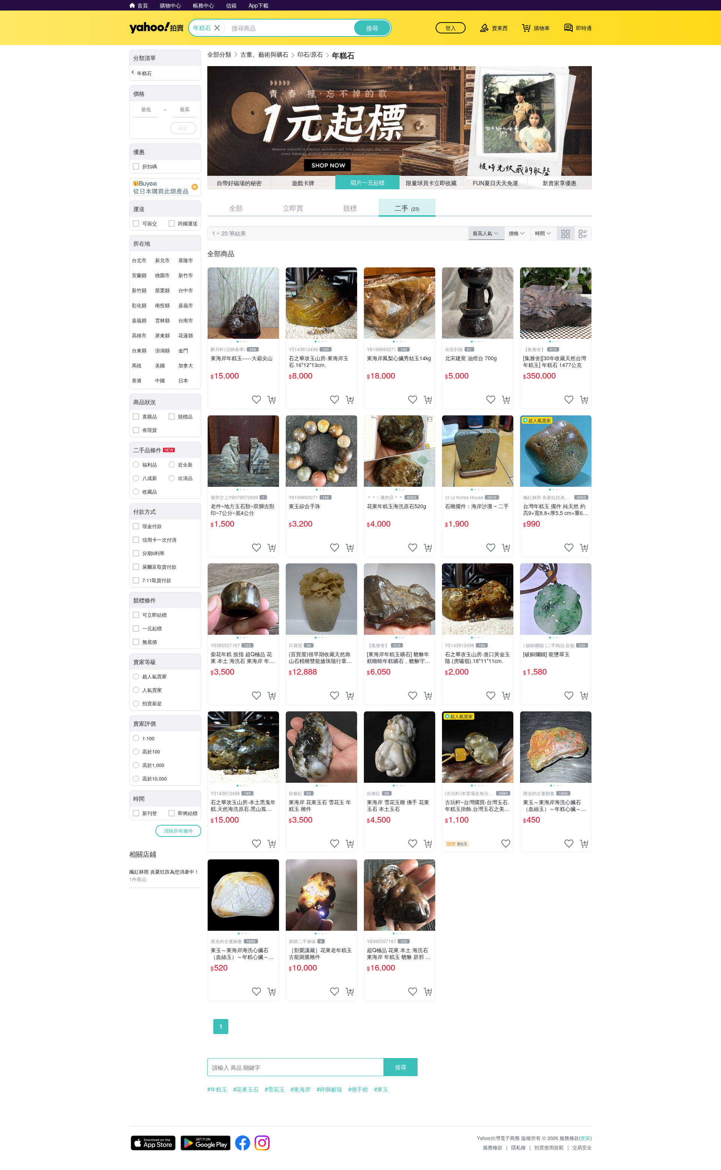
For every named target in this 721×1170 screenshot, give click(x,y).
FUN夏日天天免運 (495, 183)
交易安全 (582, 1147)
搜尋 (400, 1067)
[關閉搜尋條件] (217, 27)
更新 (585, 1137)
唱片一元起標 (368, 182)
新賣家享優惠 (559, 183)
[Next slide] (274, 303)
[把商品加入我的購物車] (271, 399)
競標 (350, 208)
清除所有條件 (178, 830)
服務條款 (492, 1147)
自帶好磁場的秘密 (239, 183)
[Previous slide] (212, 303)
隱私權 (518, 1147)
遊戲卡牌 (303, 183)
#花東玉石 (246, 1089)
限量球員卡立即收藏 (431, 183)
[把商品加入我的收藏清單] (256, 399)
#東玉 (381, 1089)
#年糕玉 (217, 1089)
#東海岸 (301, 1089)
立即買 (293, 208)
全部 (236, 208)
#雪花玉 (275, 1089)
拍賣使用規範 (549, 1147)
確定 (183, 127)
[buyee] (165, 187)
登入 (450, 28)
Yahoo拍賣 (156, 28)
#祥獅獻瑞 (329, 1089)
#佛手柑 (358, 1089)
